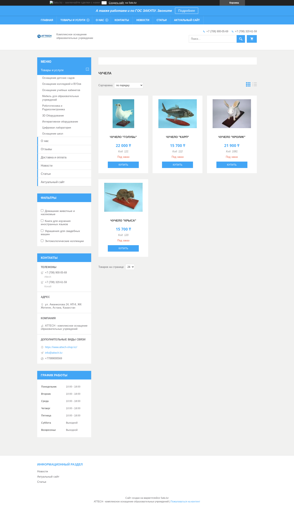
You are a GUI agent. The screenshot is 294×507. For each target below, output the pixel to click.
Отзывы (46, 149)
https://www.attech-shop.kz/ (61, 347)
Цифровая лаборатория (56, 127)
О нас (100, 20)
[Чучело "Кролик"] (232, 114)
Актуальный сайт (187, 20)
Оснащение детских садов (58, 77)
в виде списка (254, 85)
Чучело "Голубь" (123, 137)
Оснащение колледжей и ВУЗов (61, 83)
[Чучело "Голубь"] (123, 114)
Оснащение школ (52, 133)
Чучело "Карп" (177, 137)
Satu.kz (165, 498)
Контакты (122, 20)
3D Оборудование (53, 115)
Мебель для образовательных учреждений (60, 98)
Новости (142, 20)
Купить (123, 164)
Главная (47, 20)
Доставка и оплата (53, 157)
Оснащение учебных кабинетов (61, 90)
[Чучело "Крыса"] (123, 197)
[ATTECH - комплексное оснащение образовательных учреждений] (44, 35)
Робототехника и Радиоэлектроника (53, 107)
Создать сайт (116, 2)
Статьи (162, 20)
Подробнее (186, 10)
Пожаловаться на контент (185, 501)
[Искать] (241, 39)
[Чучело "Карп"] (177, 114)
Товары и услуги (72, 20)
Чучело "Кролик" (231, 137)
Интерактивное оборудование (60, 121)
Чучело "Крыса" (123, 220)
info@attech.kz (54, 352)
